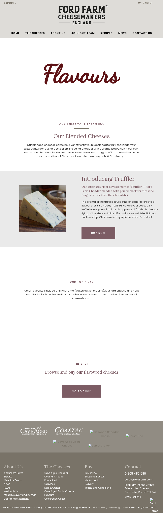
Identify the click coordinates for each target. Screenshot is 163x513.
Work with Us (11, 491)
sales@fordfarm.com (138, 479)
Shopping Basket (94, 476)
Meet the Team (12, 480)
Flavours (49, 495)
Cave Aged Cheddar (56, 473)
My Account (91, 480)
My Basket (145, 3)
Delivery (89, 484)
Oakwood (49, 484)
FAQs (7, 487)
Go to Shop (81, 391)
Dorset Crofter (52, 487)
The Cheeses (35, 33)
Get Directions (133, 497)
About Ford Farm (13, 473)
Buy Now (98, 233)
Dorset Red (50, 480)
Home (15, 33)
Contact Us (142, 33)
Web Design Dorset (118, 507)
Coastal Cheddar (54, 476)
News (122, 33)
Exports (10, 3)
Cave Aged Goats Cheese (59, 491)
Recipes (106, 33)
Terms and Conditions (98, 487)
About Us (58, 33)
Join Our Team (83, 33)
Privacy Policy (100, 507)
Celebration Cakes (55, 498)
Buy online (91, 473)
